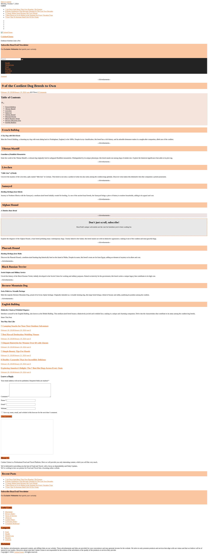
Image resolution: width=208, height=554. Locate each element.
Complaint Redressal (12, 523)
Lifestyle (8, 540)
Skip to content (6, 2)
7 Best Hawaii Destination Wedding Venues (20, 334)
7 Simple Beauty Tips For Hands (15, 351)
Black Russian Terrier (12, 118)
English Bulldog (10, 122)
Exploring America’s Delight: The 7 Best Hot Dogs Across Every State (32, 368)
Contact (8, 73)
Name (3, 400)
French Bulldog (10, 107)
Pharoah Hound (10, 116)
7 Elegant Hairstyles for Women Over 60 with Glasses (24, 343)
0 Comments (42, 92)
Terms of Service (11, 516)
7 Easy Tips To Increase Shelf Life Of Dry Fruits (22, 17)
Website (3, 408)
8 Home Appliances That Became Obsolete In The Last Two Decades (29, 11)
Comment (5, 396)
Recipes (8, 69)
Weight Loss (9, 65)
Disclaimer (9, 512)
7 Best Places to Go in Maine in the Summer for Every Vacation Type (29, 15)
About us (8, 518)
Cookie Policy (10, 520)
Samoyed (8, 113)
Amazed (4, 76)
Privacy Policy (10, 514)
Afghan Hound (10, 115)
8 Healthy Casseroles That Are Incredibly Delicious (23, 360)
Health (7, 63)
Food (7, 67)
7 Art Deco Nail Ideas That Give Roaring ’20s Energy (23, 9)
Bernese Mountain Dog (13, 120)
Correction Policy (11, 522)
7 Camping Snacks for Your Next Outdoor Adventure (24, 326)
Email (3, 404)
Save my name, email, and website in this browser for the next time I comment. (30, 412)
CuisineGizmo (7, 36)
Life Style (8, 71)
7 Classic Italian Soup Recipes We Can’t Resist (21, 13)
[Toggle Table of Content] (2, 103)
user (28, 92)
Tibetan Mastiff (10, 109)
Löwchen (8, 111)
